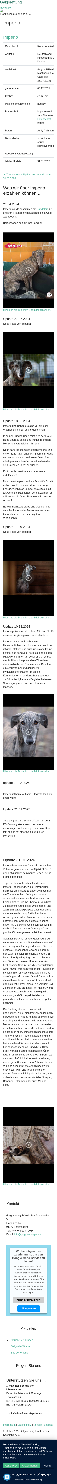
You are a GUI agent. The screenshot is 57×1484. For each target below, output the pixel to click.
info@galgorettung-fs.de (27, 1234)
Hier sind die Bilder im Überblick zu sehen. (27, 310)
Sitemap (48, 1424)
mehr (47, 1465)
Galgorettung (11, 2)
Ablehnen (11, 1465)
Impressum (9, 1424)
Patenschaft (44, 119)
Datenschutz (24, 1424)
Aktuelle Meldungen (22, 1340)
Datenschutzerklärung (33, 1480)
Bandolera (42, 209)
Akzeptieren (28, 1308)
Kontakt (37, 1424)
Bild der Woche (19, 1352)
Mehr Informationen (28, 1299)
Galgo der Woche (20, 1346)
